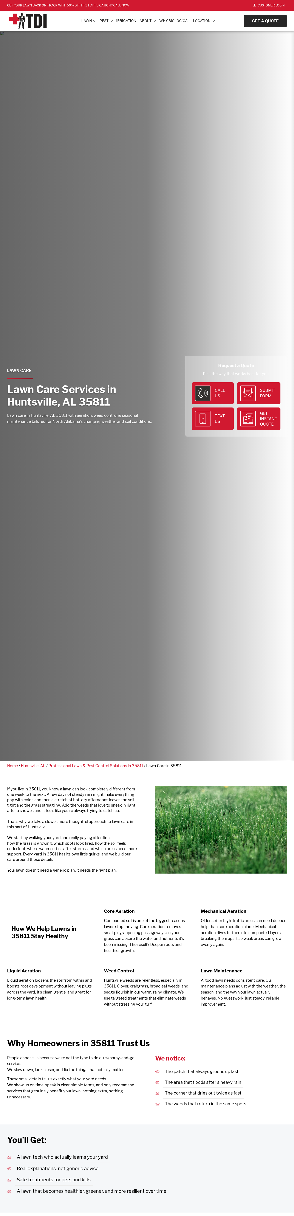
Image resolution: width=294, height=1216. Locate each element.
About (145, 21)
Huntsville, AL (33, 765)
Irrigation (126, 21)
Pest (104, 21)
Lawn (86, 21)
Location (201, 21)
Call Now (121, 5)
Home (12, 765)
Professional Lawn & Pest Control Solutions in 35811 (95, 765)
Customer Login (271, 5)
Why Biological (174, 21)
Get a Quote (265, 21)
